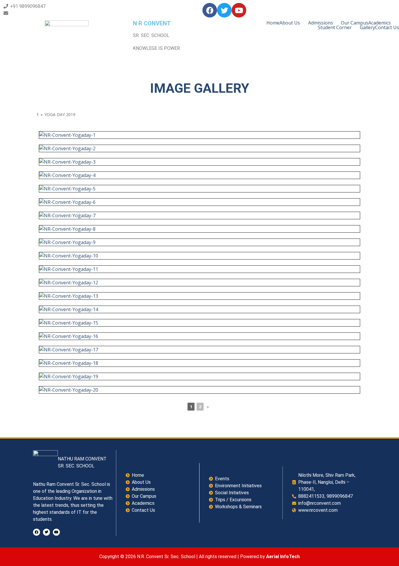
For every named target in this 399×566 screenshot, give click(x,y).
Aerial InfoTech (283, 556)
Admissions (320, 22)
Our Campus (354, 22)
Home (273, 22)
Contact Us (387, 27)
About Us (290, 22)
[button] (294, 22)
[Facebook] (209, 10)
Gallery (367, 27)
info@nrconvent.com (31, 13)
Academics (379, 22)
